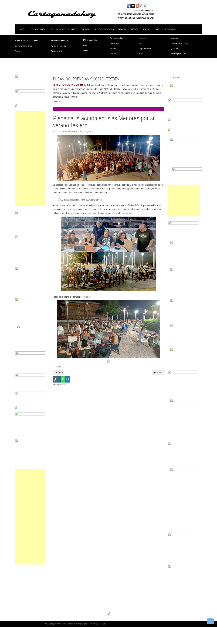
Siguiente (157, 372)
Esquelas (113, 49)
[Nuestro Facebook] (129, 5)
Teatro (146, 29)
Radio (140, 54)
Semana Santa (38, 29)
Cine (157, 29)
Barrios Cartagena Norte (59, 41)
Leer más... (58, 101)
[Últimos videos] (137, 5)
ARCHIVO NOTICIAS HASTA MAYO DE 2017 (136, 14)
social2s (62, 384)
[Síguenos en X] (133, 5)
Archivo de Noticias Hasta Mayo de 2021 (136, 17)
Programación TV (145, 49)
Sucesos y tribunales (178, 54)
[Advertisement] (30, 158)
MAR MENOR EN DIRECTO (23, 46)
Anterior (59, 372)
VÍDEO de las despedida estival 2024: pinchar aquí (80, 199)
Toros (140, 44)
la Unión (85, 51)
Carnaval (86, 29)
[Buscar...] (148, 5)
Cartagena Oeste (57, 51)
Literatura (142, 38)
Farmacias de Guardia (118, 38)
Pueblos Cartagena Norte (59, 46)
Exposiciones (170, 29)
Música (134, 29)
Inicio (21, 29)
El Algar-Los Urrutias (89, 40)
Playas (17, 51)
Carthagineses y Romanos (63, 29)
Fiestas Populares (104, 29)
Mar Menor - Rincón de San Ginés (26, 41)
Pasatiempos (114, 44)
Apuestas (174, 38)
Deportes (113, 54)
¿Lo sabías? (175, 49)
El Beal (84, 46)
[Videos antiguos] (141, 5)
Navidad (122, 29)
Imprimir (59, 366)
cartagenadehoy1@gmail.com (143, 10)
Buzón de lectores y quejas (180, 44)
